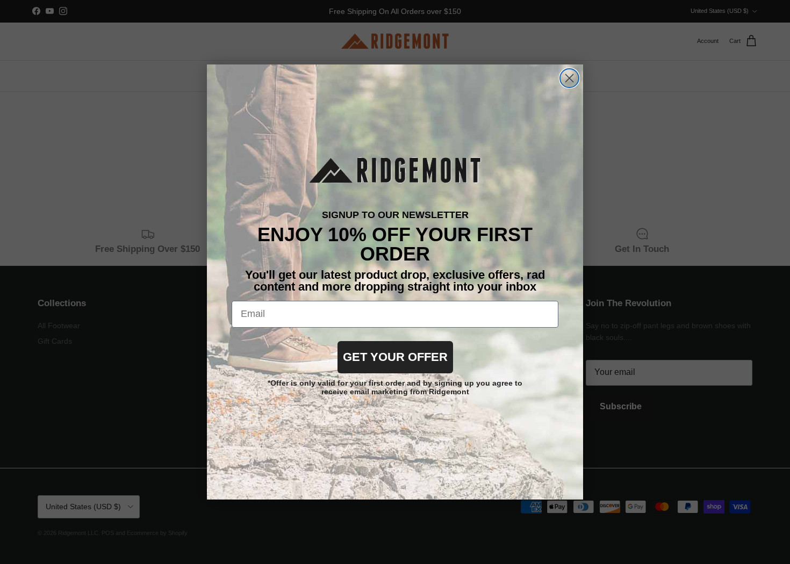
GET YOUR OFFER (395, 357)
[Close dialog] (569, 78)
